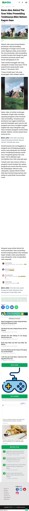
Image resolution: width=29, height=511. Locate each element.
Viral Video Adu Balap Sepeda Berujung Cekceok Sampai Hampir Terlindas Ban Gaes (12, 140)
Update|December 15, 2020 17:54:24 (9, 332)
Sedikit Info (8, 6)
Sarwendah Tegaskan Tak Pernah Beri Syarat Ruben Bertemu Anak (15, 458)
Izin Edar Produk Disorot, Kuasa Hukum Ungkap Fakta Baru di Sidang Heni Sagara (16, 466)
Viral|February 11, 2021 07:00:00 (9, 353)
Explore (2, 6)
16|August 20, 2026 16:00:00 (13, 461)
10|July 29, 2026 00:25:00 (13, 469)
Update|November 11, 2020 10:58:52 (9, 346)
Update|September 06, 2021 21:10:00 (10, 339)
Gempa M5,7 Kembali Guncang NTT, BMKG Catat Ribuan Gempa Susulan (15, 452)
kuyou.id (14, 507)
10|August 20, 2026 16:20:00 (13, 454)
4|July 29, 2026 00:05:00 (13, 478)
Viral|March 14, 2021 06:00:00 (8, 360)
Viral (13, 6)
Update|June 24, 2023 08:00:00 (8, 325)
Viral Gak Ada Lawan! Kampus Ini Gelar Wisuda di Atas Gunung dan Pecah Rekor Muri (12, 290)
